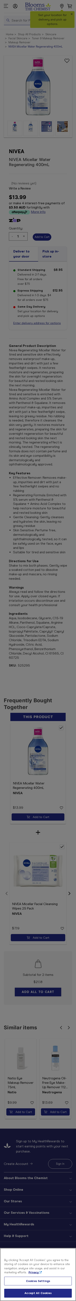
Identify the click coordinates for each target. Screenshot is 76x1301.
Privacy (33, 1272)
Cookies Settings (38, 1281)
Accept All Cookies (37, 1293)
